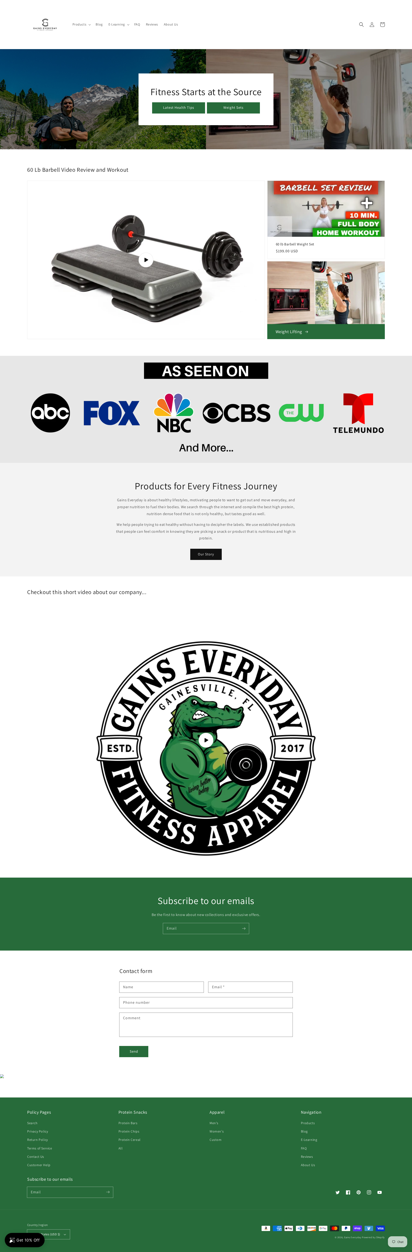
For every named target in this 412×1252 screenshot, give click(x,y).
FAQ (304, 1148)
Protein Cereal (129, 1140)
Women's (217, 1131)
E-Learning (309, 1140)
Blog (304, 1131)
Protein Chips (128, 1131)
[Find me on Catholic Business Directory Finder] (2, 1076)
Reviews (307, 1156)
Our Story (206, 554)
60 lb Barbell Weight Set (295, 244)
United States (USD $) (45, 1234)
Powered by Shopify (373, 1237)
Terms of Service (39, 1148)
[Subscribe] (243, 928)
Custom (216, 1140)
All (120, 1148)
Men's (214, 1123)
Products (308, 1123)
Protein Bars (128, 1123)
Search (32, 1123)
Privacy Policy (37, 1131)
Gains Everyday (352, 1237)
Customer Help (39, 1165)
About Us (308, 1165)
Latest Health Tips (178, 107)
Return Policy (37, 1140)
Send (134, 1051)
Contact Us (35, 1156)
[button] (81, 24)
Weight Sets (233, 107)
